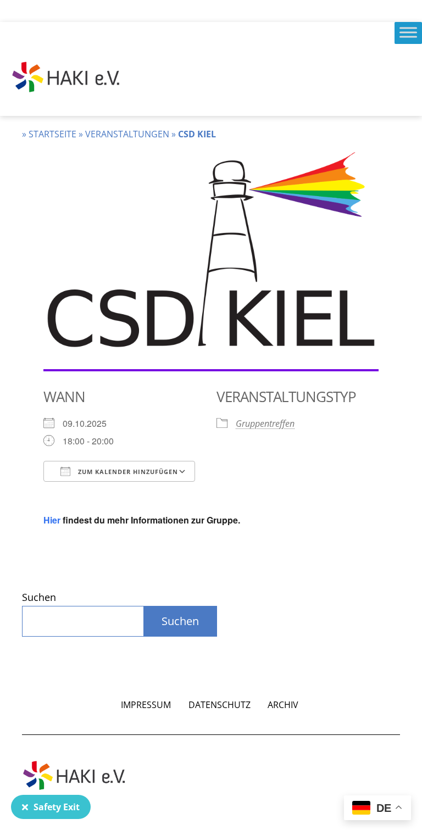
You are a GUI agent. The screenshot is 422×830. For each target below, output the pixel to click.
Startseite (52, 134)
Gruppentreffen (265, 423)
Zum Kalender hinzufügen (127, 471)
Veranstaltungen (127, 134)
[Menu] (408, 32)
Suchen (39, 597)
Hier (51, 520)
